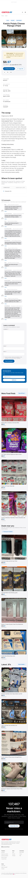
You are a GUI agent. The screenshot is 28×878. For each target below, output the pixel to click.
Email (5, 351)
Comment (6, 329)
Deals (6, 15)
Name (5, 346)
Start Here (3, 865)
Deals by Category (4, 855)
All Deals (3, 852)
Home (2, 15)
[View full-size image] (24, 45)
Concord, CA (8, 191)
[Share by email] (11, 72)
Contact (2, 868)
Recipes (13, 855)
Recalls (13, 854)
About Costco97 (4, 867)
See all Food (21, 393)
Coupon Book (3, 858)
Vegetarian (18, 20)
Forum (20, 854)
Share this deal (9, 68)
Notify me (14, 380)
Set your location (8, 531)
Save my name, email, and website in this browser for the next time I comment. (13, 358)
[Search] (22, 12)
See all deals (21, 664)
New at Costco (4, 857)
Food (8, 20)
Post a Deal (21, 852)
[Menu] (25, 12)
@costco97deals (6, 846)
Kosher (12, 20)
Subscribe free (14, 826)
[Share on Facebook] (4, 72)
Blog (13, 852)
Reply (6, 211)
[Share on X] (7, 72)
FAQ (20, 855)
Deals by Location (4, 854)
